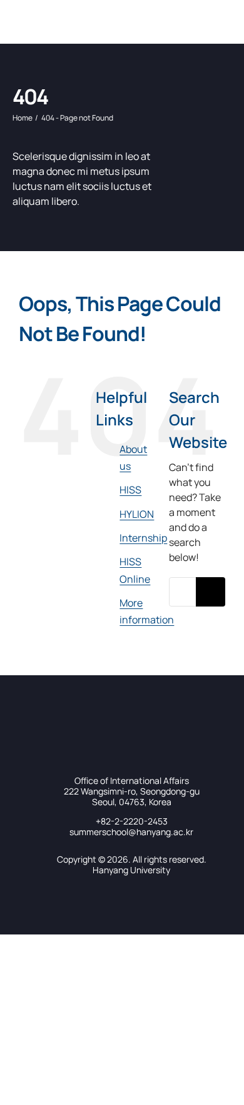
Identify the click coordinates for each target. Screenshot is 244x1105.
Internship (143, 538)
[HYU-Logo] (28, 11)
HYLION (136, 514)
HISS (130, 490)
